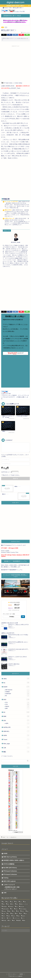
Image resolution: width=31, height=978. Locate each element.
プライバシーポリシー (11, 889)
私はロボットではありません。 (12, 475)
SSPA (16, 735)
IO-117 (23, 911)
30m (3, 904)
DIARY (16, 686)
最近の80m (8, 210)
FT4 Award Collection (10, 874)
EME (16, 716)
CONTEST (17, 693)
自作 (14, 920)
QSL (16, 720)
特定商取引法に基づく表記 (12, 887)
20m (25, 901)
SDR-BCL (15, 731)
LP (8, 913)
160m (16, 678)
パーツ (23, 918)
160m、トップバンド (24, 904)
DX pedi (4, 911)
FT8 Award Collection (10, 871)
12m (12, 901)
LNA (27, 911)
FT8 (17, 704)
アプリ (4, 918)
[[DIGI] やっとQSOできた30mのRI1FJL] (4, 659)
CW (16, 906)
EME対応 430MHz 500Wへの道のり (13, 860)
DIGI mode (22, 906)
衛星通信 (19, 920)
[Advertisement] (15, 63)
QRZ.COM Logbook (9, 881)
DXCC (16, 908)
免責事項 (21, 974)
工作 (15, 747)
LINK (5, 892)
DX (2, 27)
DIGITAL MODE (6, 908)
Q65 (16, 708)
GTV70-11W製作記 (8, 864)
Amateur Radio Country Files (9, 552)
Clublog (5, 877)
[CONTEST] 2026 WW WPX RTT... (18, 649)
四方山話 (4, 920)
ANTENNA (5, 906)
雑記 (16, 751)
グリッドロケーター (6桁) (9, 614)
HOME (5, 853)
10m (7, 901)
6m (16, 682)
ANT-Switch (16, 689)
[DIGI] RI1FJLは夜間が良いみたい (18, 642)
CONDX (17, 691)
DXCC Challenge (23, 908)
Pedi (12, 913)
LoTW (4, 913)
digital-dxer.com (15, 2)
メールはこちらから (7, 756)
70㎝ (12, 904)
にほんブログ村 (20, 11)
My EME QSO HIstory (10, 867)
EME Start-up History (10, 857)
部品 (24, 920)
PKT (17, 913)
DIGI (16, 699)
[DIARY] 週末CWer (14, 664)
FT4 (17, 702)
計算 (23, 616)
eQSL (16, 723)
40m (8, 904)
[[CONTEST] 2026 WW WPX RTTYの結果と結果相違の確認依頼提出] (4, 652)
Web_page (15, 743)
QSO (26, 913)
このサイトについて (9, 884)
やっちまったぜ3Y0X (11, 201)
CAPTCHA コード (6, 472)
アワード (9, 918)
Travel (15, 739)
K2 (17, 695)
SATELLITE (16, 727)
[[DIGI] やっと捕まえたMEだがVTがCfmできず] (4, 627)
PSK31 (17, 706)
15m (16, 901)
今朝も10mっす (9, 218)
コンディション (17, 918)
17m (20, 901)
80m (17, 904)
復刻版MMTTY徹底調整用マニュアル (11, 569)
